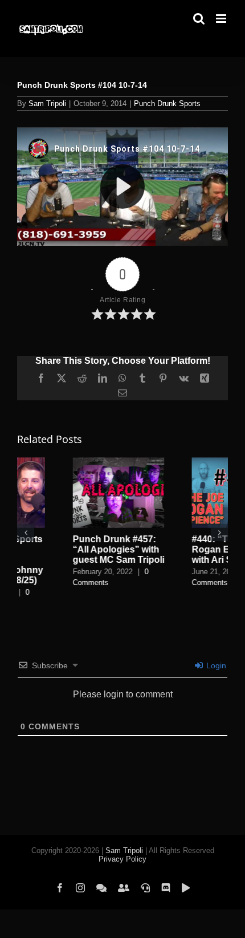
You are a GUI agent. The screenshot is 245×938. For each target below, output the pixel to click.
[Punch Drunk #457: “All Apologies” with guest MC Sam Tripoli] (63, 462)
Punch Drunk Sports (167, 103)
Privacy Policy (122, 838)
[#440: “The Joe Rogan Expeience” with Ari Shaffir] (182, 462)
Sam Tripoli (47, 103)
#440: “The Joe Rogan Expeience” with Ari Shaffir (177, 549)
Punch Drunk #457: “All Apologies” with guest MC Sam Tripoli (63, 549)
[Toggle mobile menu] (222, 19)
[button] (25, 522)
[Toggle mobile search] (199, 19)
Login (215, 644)
